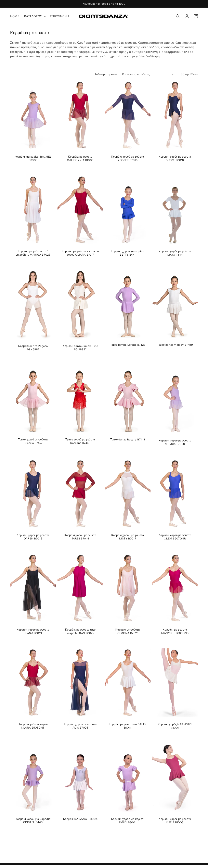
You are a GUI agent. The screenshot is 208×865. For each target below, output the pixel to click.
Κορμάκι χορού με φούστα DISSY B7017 (127, 536)
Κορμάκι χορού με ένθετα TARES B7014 (80, 536)
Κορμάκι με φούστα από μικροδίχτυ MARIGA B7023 (33, 252)
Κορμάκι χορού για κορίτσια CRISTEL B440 (33, 820)
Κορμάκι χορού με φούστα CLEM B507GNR (175, 536)
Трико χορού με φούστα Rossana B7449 (80, 441)
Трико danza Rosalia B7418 (127, 439)
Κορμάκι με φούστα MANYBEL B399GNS (175, 631)
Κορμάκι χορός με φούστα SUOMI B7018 (175, 158)
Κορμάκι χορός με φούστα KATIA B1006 (175, 820)
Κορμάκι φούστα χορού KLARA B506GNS (33, 725)
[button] (34, 16)
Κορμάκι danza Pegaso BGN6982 (33, 347)
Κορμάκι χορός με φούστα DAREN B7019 (33, 536)
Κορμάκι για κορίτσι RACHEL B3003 (33, 158)
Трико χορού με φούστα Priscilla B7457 (33, 441)
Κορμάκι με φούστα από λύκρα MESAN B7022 (80, 631)
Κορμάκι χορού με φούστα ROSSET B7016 (127, 158)
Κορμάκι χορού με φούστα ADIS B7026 (80, 725)
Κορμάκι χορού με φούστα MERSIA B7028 (175, 442)
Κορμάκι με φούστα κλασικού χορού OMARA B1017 (80, 252)
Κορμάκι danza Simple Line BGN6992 (80, 347)
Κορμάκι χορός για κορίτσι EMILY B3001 (127, 820)
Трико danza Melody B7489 (175, 344)
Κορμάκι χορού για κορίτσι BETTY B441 (127, 252)
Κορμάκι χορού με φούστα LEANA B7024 (33, 631)
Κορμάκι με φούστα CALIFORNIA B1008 (80, 158)
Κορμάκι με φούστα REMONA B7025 (127, 631)
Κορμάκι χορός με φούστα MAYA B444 (175, 253)
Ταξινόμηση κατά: (106, 74)
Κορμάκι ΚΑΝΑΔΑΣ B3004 (80, 818)
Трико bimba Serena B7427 (127, 344)
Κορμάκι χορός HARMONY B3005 (175, 726)
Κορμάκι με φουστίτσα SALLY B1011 (127, 725)
